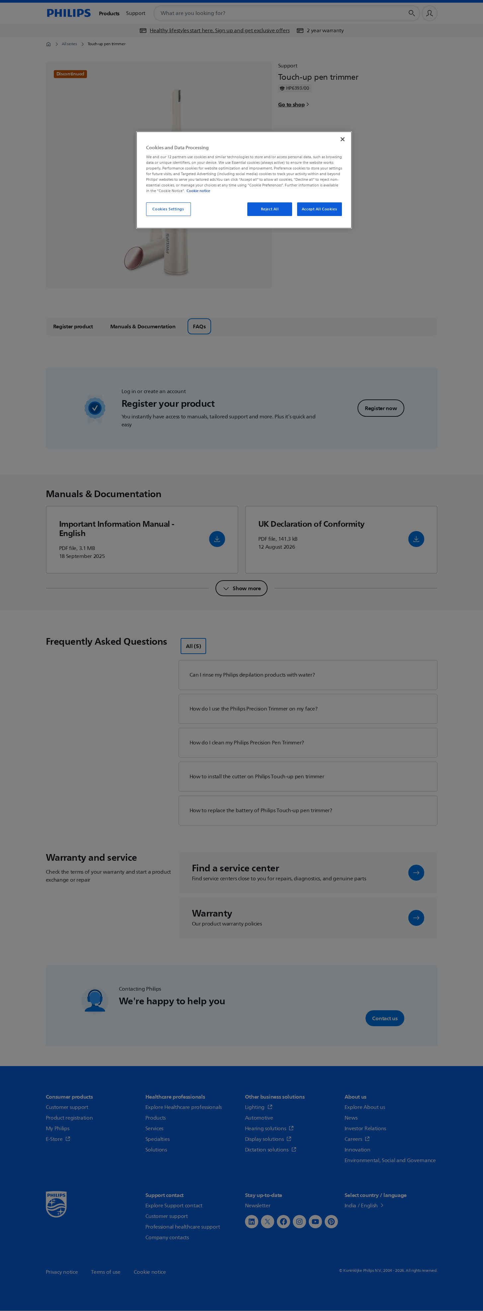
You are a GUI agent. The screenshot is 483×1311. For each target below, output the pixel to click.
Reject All (270, 209)
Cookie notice (198, 190)
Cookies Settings (168, 209)
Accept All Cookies (319, 209)
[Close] (342, 139)
